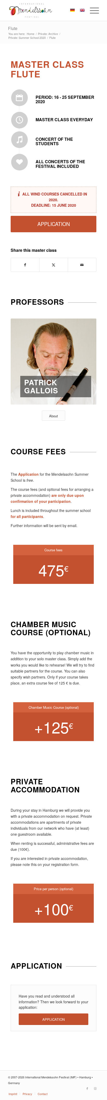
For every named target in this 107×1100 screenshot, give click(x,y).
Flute (12, 28)
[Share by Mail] (82, 265)
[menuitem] (92, 10)
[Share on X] (53, 265)
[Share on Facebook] (25, 265)
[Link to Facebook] (87, 1088)
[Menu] (92, 10)
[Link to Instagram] (95, 1088)
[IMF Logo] (44, 10)
